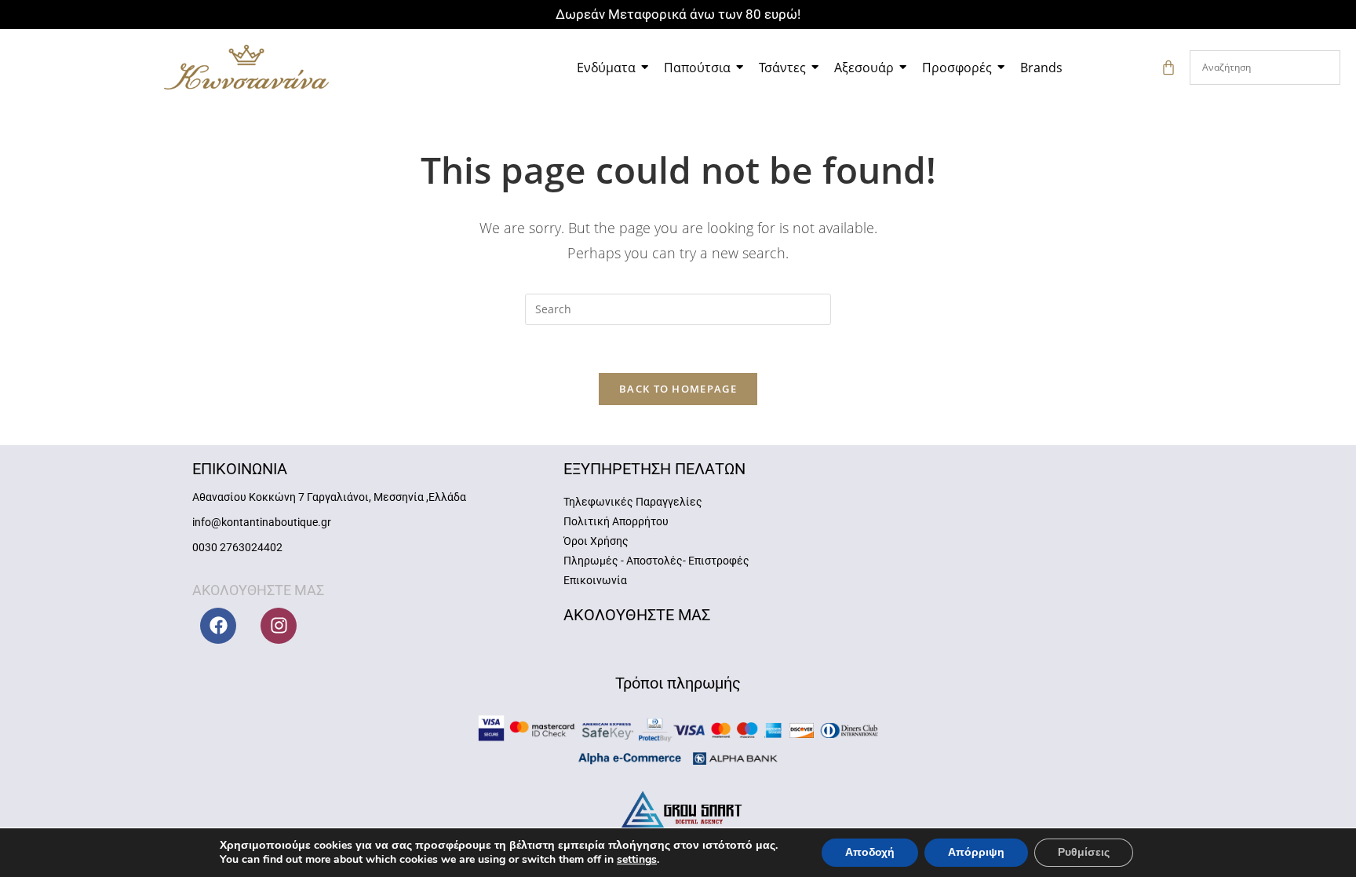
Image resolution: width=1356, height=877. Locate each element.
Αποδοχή (870, 852)
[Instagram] (279, 626)
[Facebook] (218, 626)
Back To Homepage (678, 389)
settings (637, 860)
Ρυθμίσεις (1084, 852)
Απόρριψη (976, 852)
